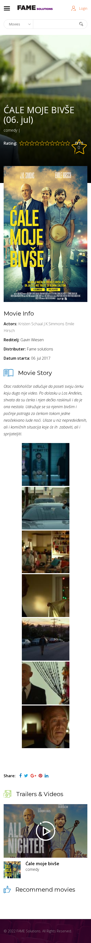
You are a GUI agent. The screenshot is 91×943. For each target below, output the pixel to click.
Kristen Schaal (30, 323)
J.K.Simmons (54, 323)
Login (83, 8)
